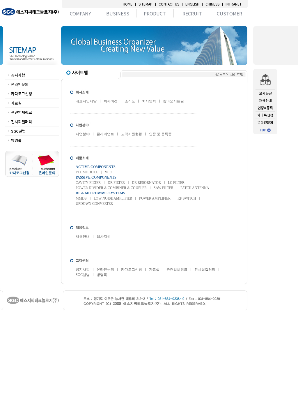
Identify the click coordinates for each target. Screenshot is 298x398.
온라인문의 (20, 84)
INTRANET (234, 4)
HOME (127, 4)
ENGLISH (192, 4)
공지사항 (18, 75)
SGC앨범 (18, 131)
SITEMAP (145, 4)
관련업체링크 (21, 112)
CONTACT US (169, 4)
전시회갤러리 (21, 121)
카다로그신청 (21, 93)
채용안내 (265, 100)
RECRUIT (192, 13)
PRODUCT (155, 13)
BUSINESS (117, 13)
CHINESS (212, 4)
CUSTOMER (229, 13)
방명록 (16, 140)
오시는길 (265, 93)
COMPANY (80, 13)
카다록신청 (265, 114)
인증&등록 (265, 107)
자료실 (16, 103)
